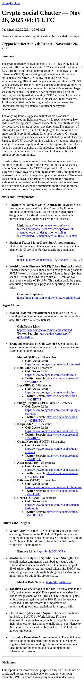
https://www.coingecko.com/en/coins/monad (44, 330)
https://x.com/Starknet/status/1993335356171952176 (49, 259)
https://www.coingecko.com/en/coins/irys (50, 392)
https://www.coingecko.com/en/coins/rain (50, 375)
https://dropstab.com (58, 582)
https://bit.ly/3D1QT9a (51, 551)
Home (5, 3)
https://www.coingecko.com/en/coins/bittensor (53, 487)
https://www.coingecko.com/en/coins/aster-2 (52, 469)
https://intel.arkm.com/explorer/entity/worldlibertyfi (48, 297)
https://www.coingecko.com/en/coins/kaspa (51, 431)
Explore (15, 3)
